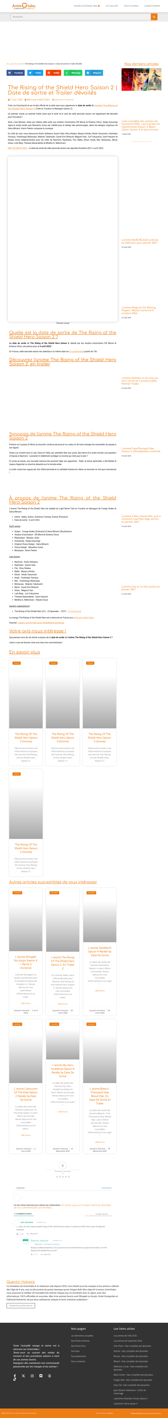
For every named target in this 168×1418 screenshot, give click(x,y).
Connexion (106, 1188)
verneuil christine (51, 1244)
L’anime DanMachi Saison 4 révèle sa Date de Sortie (99, 951)
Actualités (112, 6)
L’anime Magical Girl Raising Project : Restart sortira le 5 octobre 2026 (139, 310)
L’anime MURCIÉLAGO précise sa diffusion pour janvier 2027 (140, 241)
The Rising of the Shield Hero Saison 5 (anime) (26, 738)
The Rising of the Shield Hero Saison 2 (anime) (26, 848)
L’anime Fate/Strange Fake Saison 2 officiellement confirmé (141, 450)
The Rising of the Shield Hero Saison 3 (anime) (99, 738)
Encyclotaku (131, 6)
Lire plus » (26, 1003)
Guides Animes (152, 6)
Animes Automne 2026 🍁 (87, 6)
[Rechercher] (154, 17)
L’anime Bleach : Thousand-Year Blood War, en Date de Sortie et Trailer (100, 1096)
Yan (159, 1413)
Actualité (19, 64)
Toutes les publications (20, 1306)
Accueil (10, 64)
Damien (153, 1413)
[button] (16, 73)
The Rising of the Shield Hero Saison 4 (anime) (62, 738)
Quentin (146, 1413)
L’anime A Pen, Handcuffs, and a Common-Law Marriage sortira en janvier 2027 (141, 519)
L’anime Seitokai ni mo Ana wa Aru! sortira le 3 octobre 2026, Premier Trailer (140, 381)
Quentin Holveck (39, 1241)
